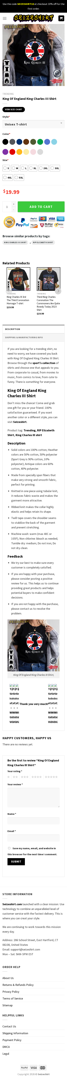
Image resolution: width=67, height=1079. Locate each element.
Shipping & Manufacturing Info (24, 337)
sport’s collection (44, 363)
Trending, (30, 430)
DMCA (6, 1047)
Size (5, 160)
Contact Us (9, 1026)
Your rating (14, 771)
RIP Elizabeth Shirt (43, 242)
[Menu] (4, 18)
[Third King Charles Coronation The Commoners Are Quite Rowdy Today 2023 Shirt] (48, 279)
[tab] (33, 329)
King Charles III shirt (15, 242)
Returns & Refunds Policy (18, 985)
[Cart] (61, 18)
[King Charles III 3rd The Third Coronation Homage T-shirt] (18, 279)
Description (12, 329)
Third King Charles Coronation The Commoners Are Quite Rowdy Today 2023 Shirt (48, 303)
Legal (5, 1053)
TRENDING (8, 93)
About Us (8, 978)
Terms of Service (12, 998)
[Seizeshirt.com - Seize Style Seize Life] (33, 18)
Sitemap (7, 1005)
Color (6, 134)
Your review (15, 784)
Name (11, 813)
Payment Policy (11, 1040)
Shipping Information (15, 1033)
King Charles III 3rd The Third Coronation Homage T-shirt (18, 300)
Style (6, 116)
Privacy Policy (10, 991)
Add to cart (41, 207)
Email (11, 831)
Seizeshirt (20, 422)
